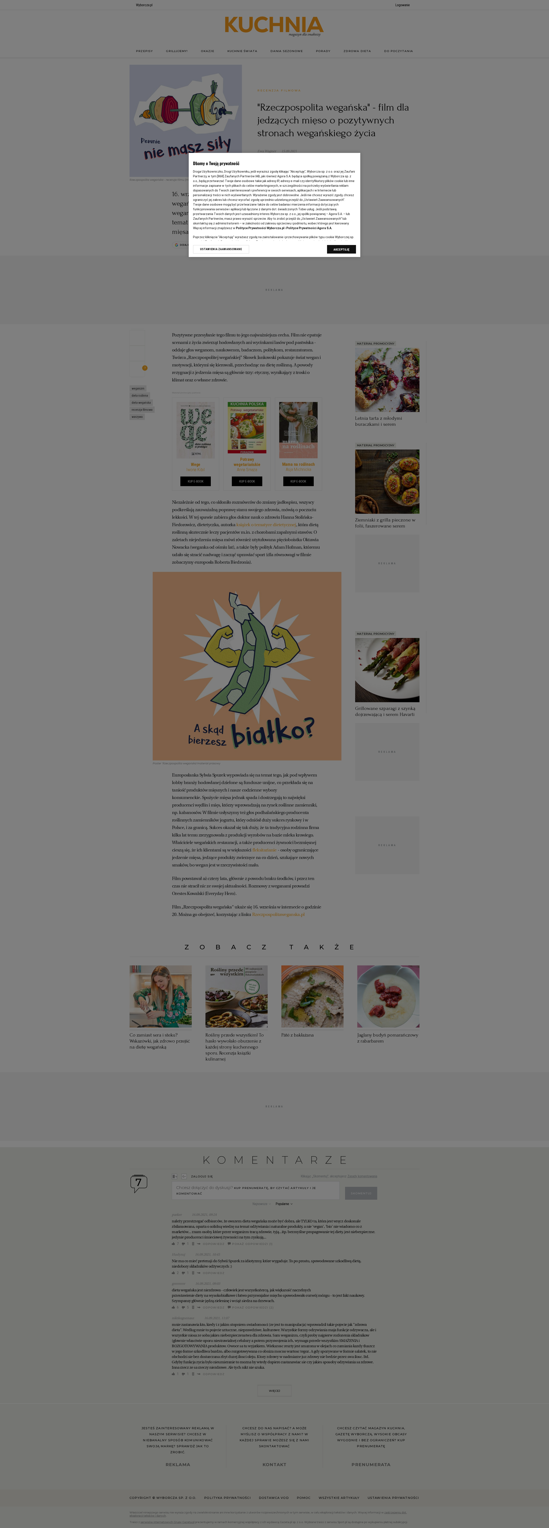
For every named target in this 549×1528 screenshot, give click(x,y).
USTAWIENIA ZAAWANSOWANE (221, 249)
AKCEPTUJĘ (341, 249)
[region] (274, 205)
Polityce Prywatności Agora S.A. (309, 228)
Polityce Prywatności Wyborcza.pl (260, 228)
